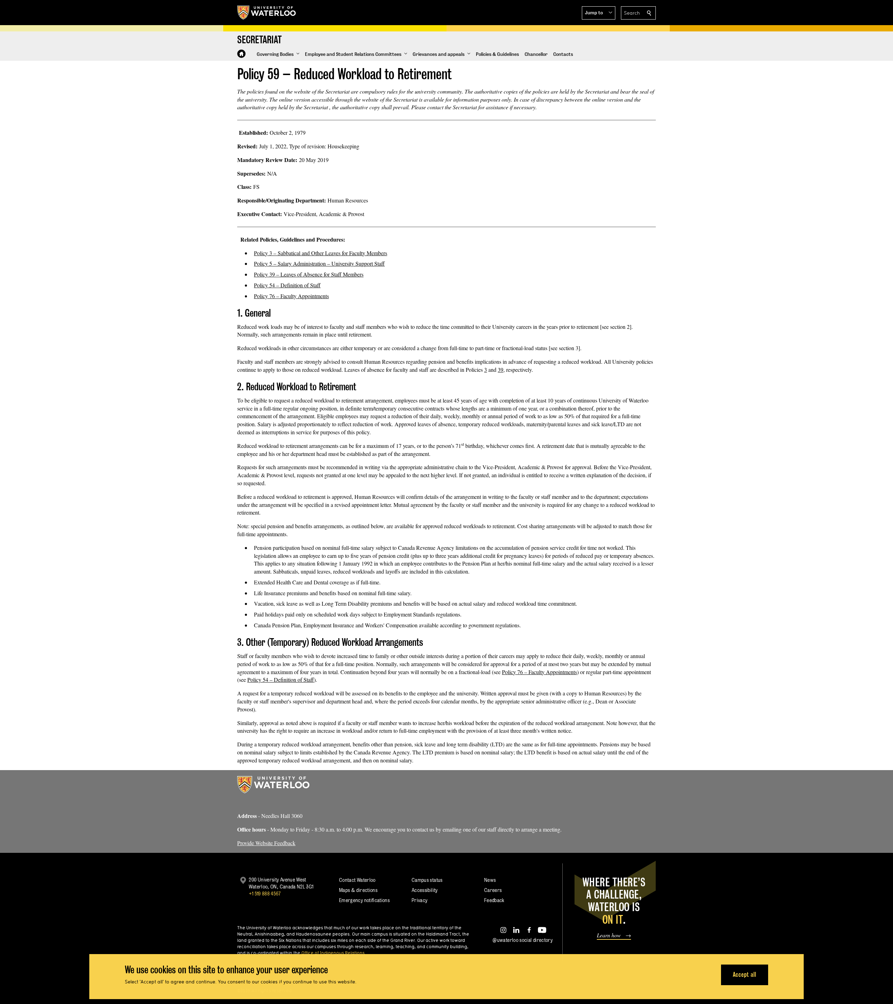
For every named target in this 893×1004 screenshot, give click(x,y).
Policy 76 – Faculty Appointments (291, 296)
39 (500, 369)
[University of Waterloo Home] (267, 13)
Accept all (744, 974)
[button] (598, 13)
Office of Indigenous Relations (333, 952)
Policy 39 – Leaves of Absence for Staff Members (308, 274)
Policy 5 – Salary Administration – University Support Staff (319, 263)
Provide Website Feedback (266, 843)
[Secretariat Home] (241, 54)
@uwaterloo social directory (523, 940)
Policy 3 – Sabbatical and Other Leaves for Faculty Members (320, 253)
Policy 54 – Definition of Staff (287, 285)
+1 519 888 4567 (265, 893)
